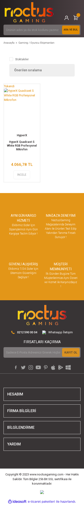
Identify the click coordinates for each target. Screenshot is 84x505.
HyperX (22, 135)
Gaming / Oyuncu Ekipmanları (36, 42)
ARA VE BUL (71, 29)
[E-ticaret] (41, 501)
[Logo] (29, 12)
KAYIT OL (70, 352)
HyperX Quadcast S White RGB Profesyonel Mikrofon (22, 145)
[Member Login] (66, 18)
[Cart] (75, 18)
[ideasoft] (17, 501)
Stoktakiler (22, 59)
